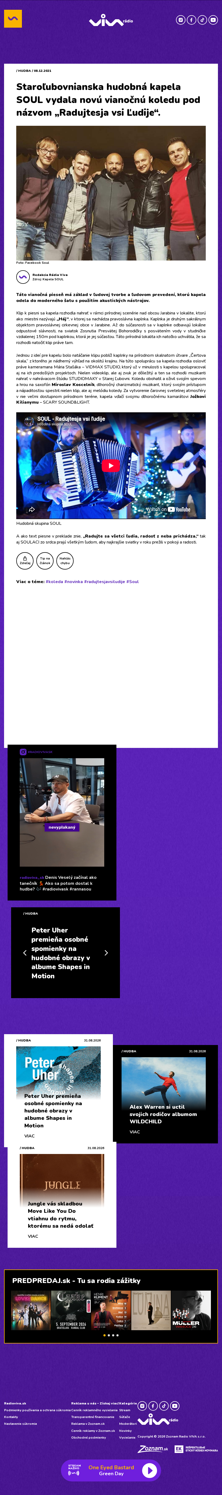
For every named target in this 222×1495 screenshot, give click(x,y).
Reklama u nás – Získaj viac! (95, 1403)
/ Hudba (23, 71)
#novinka (73, 582)
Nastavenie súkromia (20, 1424)
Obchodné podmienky (88, 1437)
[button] (104, 1335)
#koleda (54, 582)
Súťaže (124, 1417)
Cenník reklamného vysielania (94, 1410)
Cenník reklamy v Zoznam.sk (93, 1431)
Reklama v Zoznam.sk (88, 1424)
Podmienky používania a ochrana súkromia (37, 1410)
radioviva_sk (32, 877)
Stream (124, 1410)
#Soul (132, 582)
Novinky (125, 1431)
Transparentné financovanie (92, 1417)
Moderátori (128, 1424)
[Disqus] (111, 659)
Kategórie (128, 1403)
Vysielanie (127, 1437)
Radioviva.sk (15, 1403)
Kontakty (11, 1417)
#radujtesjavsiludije (104, 582)
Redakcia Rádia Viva (50, 275)
